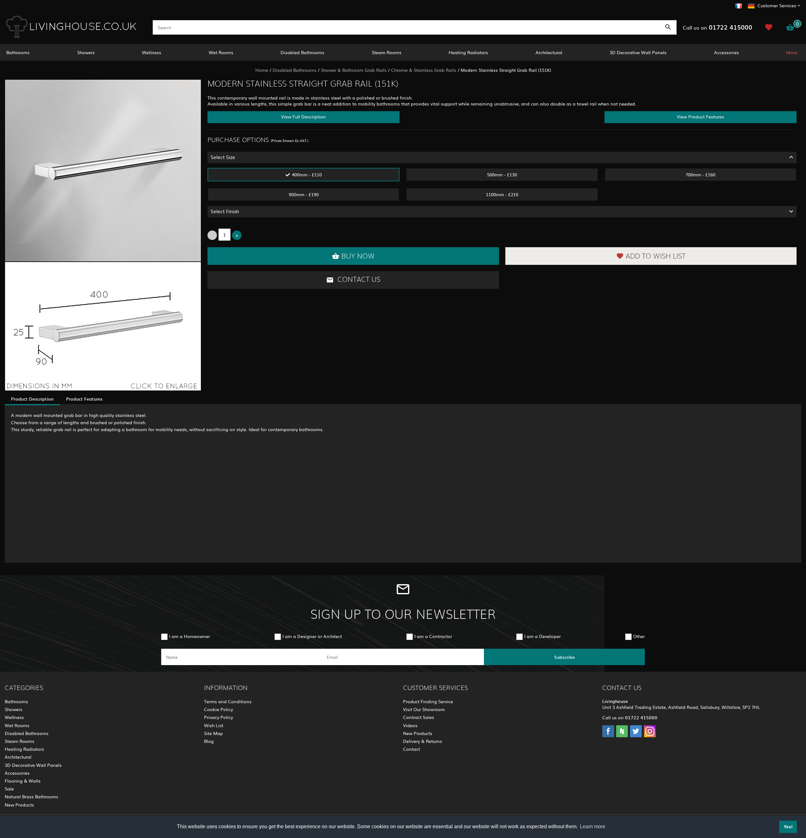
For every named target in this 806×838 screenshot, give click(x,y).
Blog (209, 741)
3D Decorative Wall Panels (638, 52)
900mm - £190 (304, 194)
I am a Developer (542, 636)
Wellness (151, 52)
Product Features (84, 398)
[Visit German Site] (751, 5)
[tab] (502, 157)
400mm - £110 (307, 174)
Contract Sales (418, 717)
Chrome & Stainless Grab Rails (423, 70)
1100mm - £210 (502, 194)
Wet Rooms (221, 52)
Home (261, 70)
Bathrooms (18, 52)
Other (639, 636)
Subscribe (564, 656)
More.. (793, 52)
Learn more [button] (592, 826)
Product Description (32, 398)
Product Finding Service (428, 701)
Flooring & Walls (23, 781)
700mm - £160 (700, 174)
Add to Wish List (656, 256)
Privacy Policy (218, 717)
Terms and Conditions (228, 701)
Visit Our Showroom (424, 709)
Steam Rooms (386, 52)
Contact (411, 749)
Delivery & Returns (422, 741)
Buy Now (358, 256)
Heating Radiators (468, 52)
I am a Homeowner (189, 636)
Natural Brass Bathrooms (31, 796)
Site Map (213, 733)
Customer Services (777, 5)
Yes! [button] (788, 826)
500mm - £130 (502, 174)
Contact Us (358, 279)
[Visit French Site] (738, 5)
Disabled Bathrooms (302, 52)
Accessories (726, 52)
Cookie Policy (218, 709)
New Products (19, 804)
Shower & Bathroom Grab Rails (354, 70)
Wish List (213, 725)
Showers (86, 52)
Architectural (549, 52)
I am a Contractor (433, 636)
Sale (9, 788)
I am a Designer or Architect (312, 636)
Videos (410, 725)
